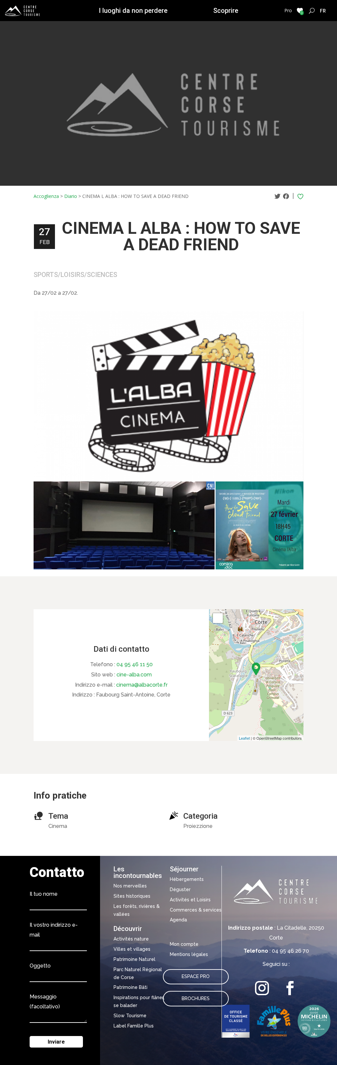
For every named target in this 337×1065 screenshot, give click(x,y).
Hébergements (187, 879)
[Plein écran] (218, 618)
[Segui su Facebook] (290, 988)
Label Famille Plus (134, 1025)
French (323, 10)
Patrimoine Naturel (134, 959)
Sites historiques (132, 896)
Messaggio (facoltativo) (45, 1002)
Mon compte (184, 944)
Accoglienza (46, 196)
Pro (288, 10)
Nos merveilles (130, 885)
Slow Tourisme (130, 1015)
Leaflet (244, 738)
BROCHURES (196, 998)
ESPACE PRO (196, 976)
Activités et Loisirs (190, 899)
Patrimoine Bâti (130, 987)
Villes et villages (132, 949)
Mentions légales (189, 954)
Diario (70, 196)
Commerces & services (195, 910)
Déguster (180, 889)
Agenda (178, 919)
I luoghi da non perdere (133, 10)
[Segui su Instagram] (262, 988)
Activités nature (131, 939)
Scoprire (225, 10)
